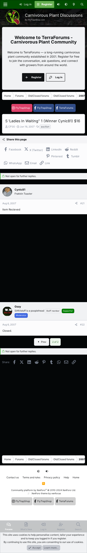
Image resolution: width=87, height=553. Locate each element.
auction (45, 126)
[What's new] (74, 4)
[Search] (82, 4)
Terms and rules (31, 477)
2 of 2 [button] (55, 341)
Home (76, 477)
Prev (43, 341)
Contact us (12, 477)
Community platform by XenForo (43, 490)
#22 (82, 324)
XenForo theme (40, 493)
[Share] (76, 203)
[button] (66, 4)
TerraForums (66, 107)
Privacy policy (52, 477)
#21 (82, 203)
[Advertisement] (43, 258)
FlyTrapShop (23, 107)
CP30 (11, 126)
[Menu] (5, 4)
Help (66, 477)
